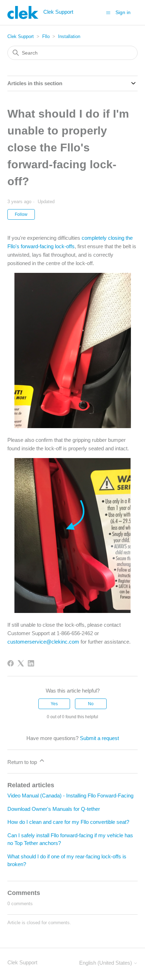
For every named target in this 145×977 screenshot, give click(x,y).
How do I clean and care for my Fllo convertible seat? (68, 822)
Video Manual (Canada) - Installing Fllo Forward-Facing (70, 795)
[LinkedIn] (31, 663)
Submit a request (99, 738)
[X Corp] (21, 663)
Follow (21, 214)
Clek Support (20, 36)
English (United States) (106, 963)
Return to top (22, 762)
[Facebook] (10, 663)
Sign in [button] (123, 12)
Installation (69, 36)
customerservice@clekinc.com (43, 642)
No (91, 703)
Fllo (46, 36)
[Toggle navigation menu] (108, 12)
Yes (54, 703)
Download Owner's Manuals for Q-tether (53, 809)
